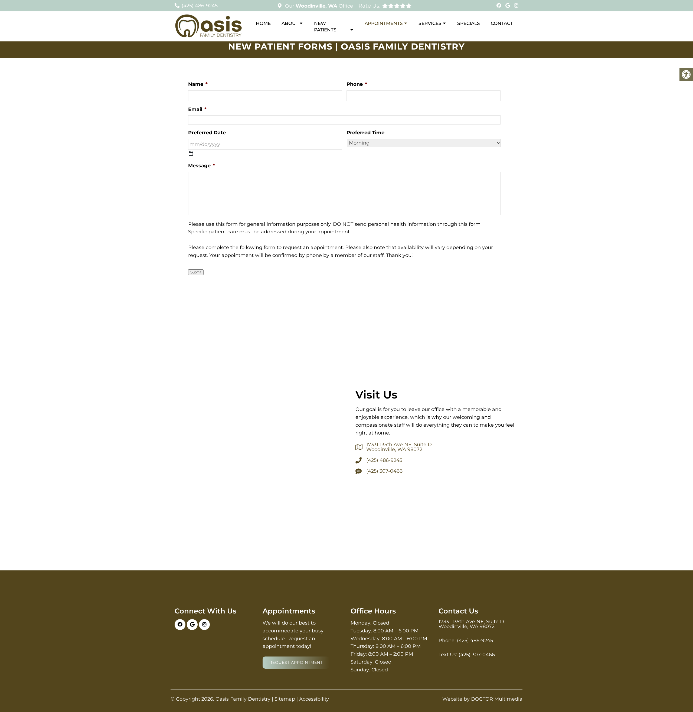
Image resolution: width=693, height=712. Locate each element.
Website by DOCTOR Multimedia (482, 699)
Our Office (318, 6)
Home (263, 23)
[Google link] (508, 6)
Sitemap (284, 699)
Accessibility (314, 699)
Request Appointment (296, 662)
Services (430, 23)
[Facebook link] (499, 6)
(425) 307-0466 (384, 471)
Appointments (384, 23)
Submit (195, 272)
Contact (502, 23)
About (290, 23)
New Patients (325, 26)
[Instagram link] (516, 6)
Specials (468, 23)
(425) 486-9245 (200, 6)
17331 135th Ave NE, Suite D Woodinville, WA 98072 (399, 447)
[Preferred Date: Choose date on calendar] (191, 153)
